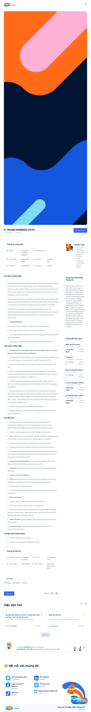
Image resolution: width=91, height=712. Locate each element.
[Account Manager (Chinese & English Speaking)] (75, 399)
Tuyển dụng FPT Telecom (17, 685)
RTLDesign (24, 583)
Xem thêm (46, 635)
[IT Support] (75, 361)
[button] (86, 604)
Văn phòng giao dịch (19, 677)
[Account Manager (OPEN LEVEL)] (75, 387)
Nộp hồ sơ (81, 230)
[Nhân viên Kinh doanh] (75, 349)
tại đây (28, 538)
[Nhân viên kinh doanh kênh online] (67, 620)
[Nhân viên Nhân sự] (24, 620)
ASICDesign (16, 583)
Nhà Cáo (15, 692)
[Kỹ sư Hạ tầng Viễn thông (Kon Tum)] (75, 374)
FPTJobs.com (45, 684)
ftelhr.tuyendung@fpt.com (48, 691)
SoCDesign (8, 583)
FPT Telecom (44, 677)
